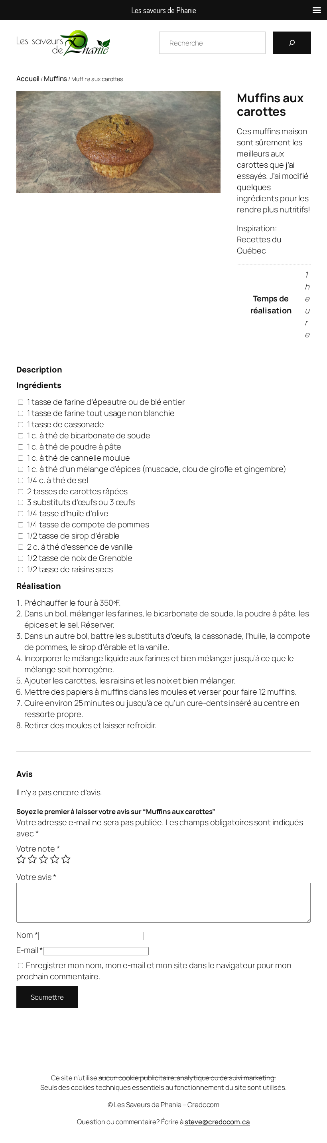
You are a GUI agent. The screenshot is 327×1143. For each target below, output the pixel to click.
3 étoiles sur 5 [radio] (43, 859)
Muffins (55, 78)
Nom (27, 934)
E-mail (29, 950)
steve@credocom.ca (217, 1121)
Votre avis (36, 877)
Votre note (38, 848)
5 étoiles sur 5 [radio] (66, 859)
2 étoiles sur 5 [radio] (32, 859)
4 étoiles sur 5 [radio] (54, 859)
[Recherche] (292, 43)
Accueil (27, 78)
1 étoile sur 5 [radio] (21, 859)
